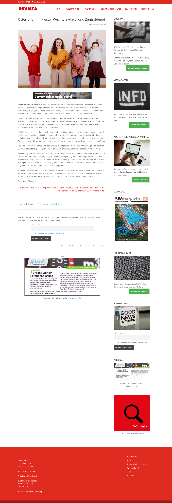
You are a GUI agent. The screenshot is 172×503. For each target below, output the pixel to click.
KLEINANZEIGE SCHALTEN (139, 291)
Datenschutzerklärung (136, 464)
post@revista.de (31, 476)
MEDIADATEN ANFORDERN (139, 125)
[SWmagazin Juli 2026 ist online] (132, 242)
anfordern (127, 117)
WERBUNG (89, 9)
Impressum (132, 456)
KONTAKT (145, 9)
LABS (119, 9)
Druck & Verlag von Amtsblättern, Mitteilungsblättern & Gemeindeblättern (131, 61)
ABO (58, 9)
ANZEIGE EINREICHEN (140, 179)
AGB (129, 472)
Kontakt (130, 475)
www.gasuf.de (75, 298)
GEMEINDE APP (131, 9)
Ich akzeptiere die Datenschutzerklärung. (49, 234)
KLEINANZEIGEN (107, 9)
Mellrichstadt (56, 204)
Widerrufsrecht (133, 468)
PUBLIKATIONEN (73, 9)
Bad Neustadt (44, 204)
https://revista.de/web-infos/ (132, 433)
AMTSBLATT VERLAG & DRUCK (137, 68)
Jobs (129, 460)
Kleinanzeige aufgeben (99, 246)
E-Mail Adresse (36, 225)
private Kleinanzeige (126, 284)
